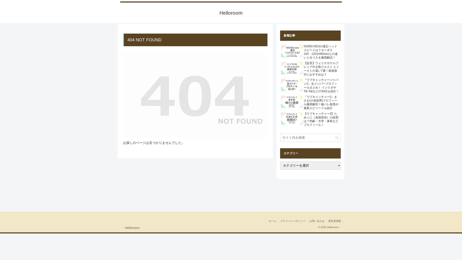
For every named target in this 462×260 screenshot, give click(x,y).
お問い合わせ (316, 221)
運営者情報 (334, 221)
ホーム (272, 221)
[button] (337, 138)
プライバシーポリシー (293, 221)
